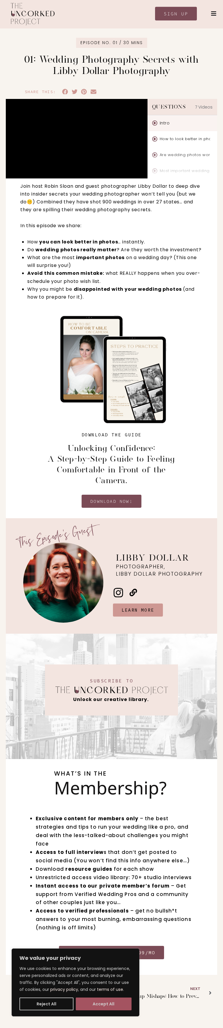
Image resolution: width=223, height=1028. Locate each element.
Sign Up (176, 14)
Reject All (46, 1004)
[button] (65, 91)
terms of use (110, 989)
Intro (165, 123)
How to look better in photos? (185, 139)
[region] (75, 982)
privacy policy (64, 989)
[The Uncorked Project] (32, 14)
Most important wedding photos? (185, 171)
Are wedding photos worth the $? (185, 155)
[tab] (182, 123)
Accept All (103, 1004)
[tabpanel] (77, 138)
